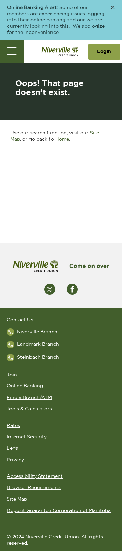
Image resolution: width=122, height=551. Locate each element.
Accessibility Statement (35, 476)
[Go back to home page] (61, 266)
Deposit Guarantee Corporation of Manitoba (59, 510)
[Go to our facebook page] (72, 289)
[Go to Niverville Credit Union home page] (60, 51)
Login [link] (104, 51)
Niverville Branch (37, 332)
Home (62, 139)
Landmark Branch (38, 344)
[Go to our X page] (49, 289)
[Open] (12, 51)
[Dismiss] (112, 8)
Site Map (17, 499)
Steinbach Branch (38, 357)
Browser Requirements (34, 487)
